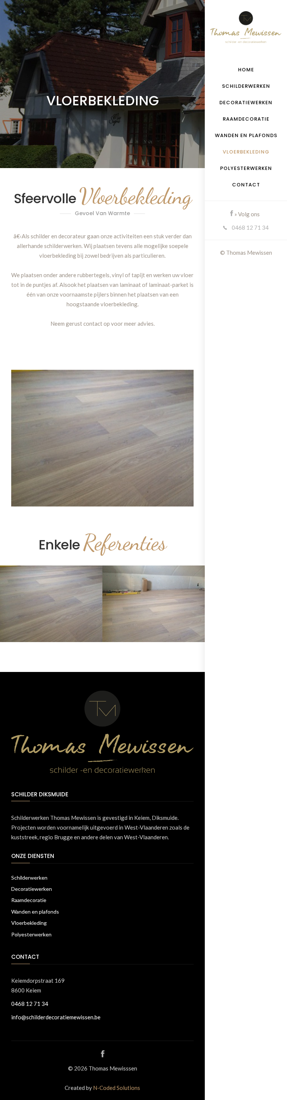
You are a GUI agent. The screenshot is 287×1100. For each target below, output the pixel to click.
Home (246, 69)
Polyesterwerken (246, 168)
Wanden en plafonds (246, 135)
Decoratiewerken (245, 102)
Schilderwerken (246, 86)
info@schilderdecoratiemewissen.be (56, 1017)
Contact (246, 184)
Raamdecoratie (246, 119)
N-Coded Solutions (116, 1087)
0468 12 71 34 (250, 227)
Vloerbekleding (246, 151)
